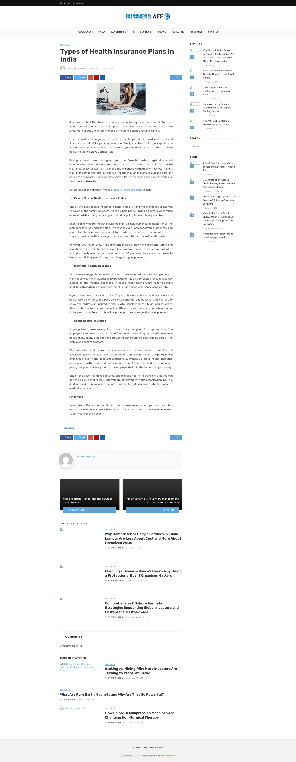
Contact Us (65, 3)
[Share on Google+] (90, 77)
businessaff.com (167, 755)
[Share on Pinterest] (96, 77)
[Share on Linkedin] (102, 77)
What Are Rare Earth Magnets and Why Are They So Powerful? (112, 694)
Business (145, 32)
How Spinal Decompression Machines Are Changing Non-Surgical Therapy (139, 715)
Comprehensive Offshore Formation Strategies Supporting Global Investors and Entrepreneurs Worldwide (142, 607)
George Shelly (116, 722)
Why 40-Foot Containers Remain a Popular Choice (216, 123)
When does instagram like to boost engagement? (218, 235)
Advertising (118, 32)
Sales (102, 32)
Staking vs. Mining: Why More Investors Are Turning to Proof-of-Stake (141, 671)
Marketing (178, 32)
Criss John (69, 699)
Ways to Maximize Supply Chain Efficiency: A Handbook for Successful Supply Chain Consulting (218, 218)
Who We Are (78, 3)
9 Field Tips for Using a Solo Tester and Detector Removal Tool (219, 167)
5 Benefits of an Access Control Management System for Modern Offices (219, 183)
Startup (213, 32)
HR (133, 32)
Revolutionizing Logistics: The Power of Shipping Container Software (219, 200)
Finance (161, 32)
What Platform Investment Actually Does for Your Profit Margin (218, 74)
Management (85, 32)
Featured (65, 44)
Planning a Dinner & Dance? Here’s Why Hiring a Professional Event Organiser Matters (143, 573)
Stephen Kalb (77, 68)
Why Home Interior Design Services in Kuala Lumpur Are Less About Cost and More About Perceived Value (143, 538)
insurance (196, 32)
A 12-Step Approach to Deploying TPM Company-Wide (217, 91)
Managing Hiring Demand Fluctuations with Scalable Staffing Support (217, 108)
